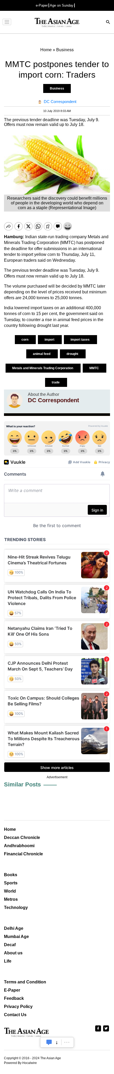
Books (10, 875)
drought (73, 354)
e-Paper (42, 5)
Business (57, 88)
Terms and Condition (25, 982)
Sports (10, 883)
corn (25, 339)
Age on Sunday (61, 5)
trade (56, 382)
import (50, 339)
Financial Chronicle (23, 854)
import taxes (80, 339)
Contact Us (15, 1014)
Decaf (10, 944)
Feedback (14, 998)
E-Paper (12, 990)
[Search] (108, 22)
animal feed (42, 354)
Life (7, 961)
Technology (16, 907)
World (10, 891)
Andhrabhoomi (19, 845)
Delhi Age (13, 928)
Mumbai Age (16, 936)
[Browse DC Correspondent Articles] (15, 400)
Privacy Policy (18, 1006)
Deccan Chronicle (22, 837)
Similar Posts (22, 784)
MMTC (94, 368)
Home (10, 829)
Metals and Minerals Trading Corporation (43, 368)
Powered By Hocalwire (20, 1063)
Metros (11, 899)
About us (13, 953)
